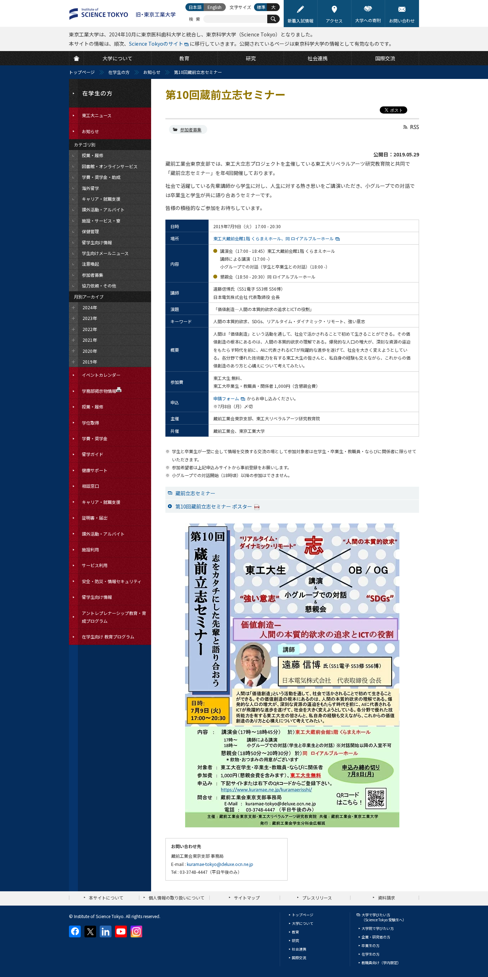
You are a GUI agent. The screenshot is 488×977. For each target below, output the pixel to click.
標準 (261, 7)
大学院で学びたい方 (378, 928)
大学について (302, 923)
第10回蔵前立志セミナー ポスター (213, 506)
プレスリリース (317, 898)
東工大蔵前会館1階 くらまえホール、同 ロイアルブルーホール (273, 238)
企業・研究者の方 (376, 937)
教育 (295, 932)
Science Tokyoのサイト (156, 43)
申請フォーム (226, 398)
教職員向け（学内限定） (381, 962)
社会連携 (299, 949)
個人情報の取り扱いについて (176, 898)
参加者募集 (190, 129)
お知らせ (151, 72)
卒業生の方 (370, 945)
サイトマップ (247, 898)
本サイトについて (106, 898)
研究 (295, 940)
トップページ (82, 72)
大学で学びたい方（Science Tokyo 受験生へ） (384, 917)
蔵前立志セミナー (195, 493)
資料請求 (386, 898)
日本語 (195, 7)
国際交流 (299, 957)
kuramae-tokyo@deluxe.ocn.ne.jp (220, 864)
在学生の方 (119, 72)
